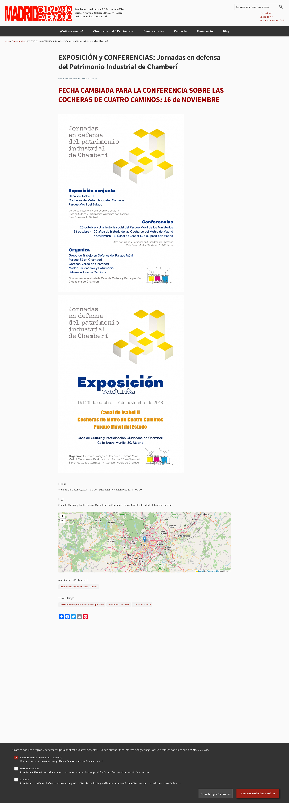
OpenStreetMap (213, 571)
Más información (201, 750)
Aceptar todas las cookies (257, 793)
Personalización (29, 768)
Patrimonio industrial (118, 604)
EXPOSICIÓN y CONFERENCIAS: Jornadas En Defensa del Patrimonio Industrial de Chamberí (67, 41)
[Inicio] (38, 12)
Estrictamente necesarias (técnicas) (41, 757)
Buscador (265, 16)
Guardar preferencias (215, 794)
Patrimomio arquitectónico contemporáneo (82, 604)
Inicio (7, 41)
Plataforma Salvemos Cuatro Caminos (79, 586)
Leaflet (201, 571)
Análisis (24, 779)
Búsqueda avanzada (271, 20)
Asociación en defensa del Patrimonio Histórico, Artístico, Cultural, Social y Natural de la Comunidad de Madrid (99, 13)
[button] (144, 539)
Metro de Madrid (142, 604)
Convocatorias (18, 41)
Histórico (265, 13)
